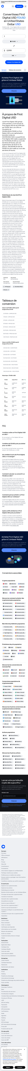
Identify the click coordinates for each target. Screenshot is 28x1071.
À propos (3, 853)
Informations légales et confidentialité (12, 870)
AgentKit (3, 1015)
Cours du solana (5, 1037)
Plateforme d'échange (7, 976)
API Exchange (5, 1022)
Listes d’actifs (5, 960)
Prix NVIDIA (4, 1044)
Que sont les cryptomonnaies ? (9, 905)
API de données (5, 1009)
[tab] (4, 70)
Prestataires (4, 868)
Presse (3, 862)
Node (2, 1013)
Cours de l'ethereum (6, 1035)
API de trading (5, 1002)
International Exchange (7, 978)
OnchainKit (4, 1007)
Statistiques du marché (7, 890)
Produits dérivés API (7, 1028)
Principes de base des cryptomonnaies (11, 894)
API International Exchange (8, 1024)
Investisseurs (5, 866)
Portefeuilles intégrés (7, 993)
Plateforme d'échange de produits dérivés (12, 980)
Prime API (4, 1026)
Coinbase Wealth (6, 949)
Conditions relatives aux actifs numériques (13, 881)
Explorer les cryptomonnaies (9, 885)
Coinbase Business (6, 962)
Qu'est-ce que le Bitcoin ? (8, 903)
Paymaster (4, 1004)
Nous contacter (5, 922)
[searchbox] (14, 56)
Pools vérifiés (5, 982)
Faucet (3, 1020)
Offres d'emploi (5, 855)
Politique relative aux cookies (9, 873)
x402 (2, 1000)
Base (2, 989)
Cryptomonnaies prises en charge (10, 935)
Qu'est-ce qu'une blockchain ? (9, 907)
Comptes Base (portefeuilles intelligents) (12, 996)
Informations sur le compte (8, 929)
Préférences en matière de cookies (10, 875)
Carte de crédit (5, 951)
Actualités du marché (7, 901)
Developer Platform (6, 987)
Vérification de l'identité (8, 927)
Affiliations (4, 857)
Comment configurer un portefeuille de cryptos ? (12, 910)
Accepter (19, 1067)
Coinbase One (5, 947)
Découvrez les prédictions (8, 955)
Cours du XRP (5, 1040)
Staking (3, 973)
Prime (3, 971)
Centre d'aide (5, 920)
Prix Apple (4, 1046)
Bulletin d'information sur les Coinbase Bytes (13, 892)
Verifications (4, 1011)
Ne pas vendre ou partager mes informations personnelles (13, 878)
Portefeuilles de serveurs (8, 991)
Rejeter (8, 1067)
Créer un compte (5, 925)
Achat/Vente (4, 942)
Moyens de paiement (7, 931)
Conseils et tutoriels (7, 896)
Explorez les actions (6, 888)
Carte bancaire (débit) (7, 953)
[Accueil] (2, 6)
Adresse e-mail (5, 792)
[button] (25, 6)
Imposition (4, 915)
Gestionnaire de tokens (7, 967)
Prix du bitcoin (5, 1033)
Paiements (4, 964)
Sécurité (3, 864)
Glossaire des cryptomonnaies (9, 899)
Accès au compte (6, 933)
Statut (3, 938)
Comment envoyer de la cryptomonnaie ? (12, 913)
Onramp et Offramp (6, 998)
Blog (2, 859)
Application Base (6, 944)
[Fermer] (24, 1049)
